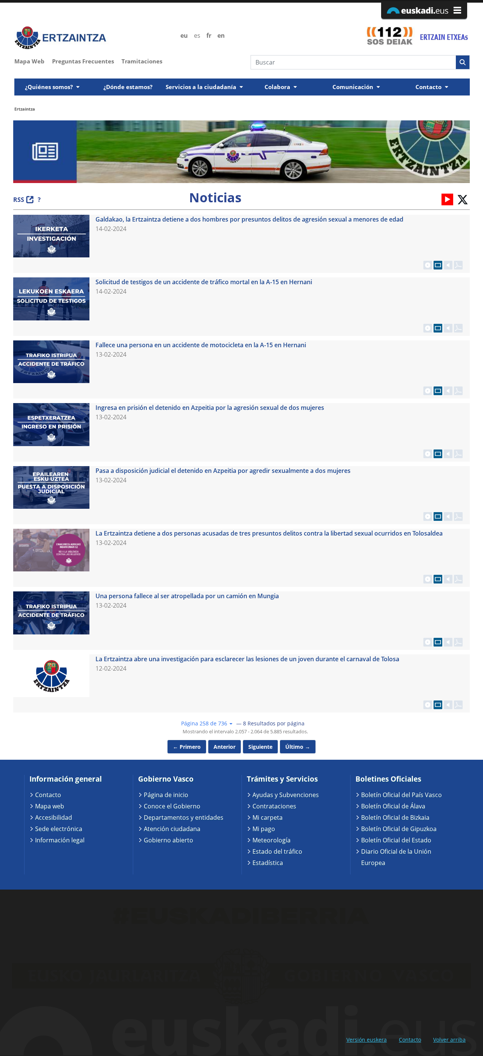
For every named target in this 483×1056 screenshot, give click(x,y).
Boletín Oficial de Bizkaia (395, 817)
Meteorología (271, 840)
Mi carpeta (267, 817)
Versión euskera (366, 1039)
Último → (297, 746)
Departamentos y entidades (183, 817)
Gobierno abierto (168, 840)
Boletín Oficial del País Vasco (401, 795)
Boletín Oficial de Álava (393, 806)
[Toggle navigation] (465, 76)
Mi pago (263, 829)
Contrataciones (274, 806)
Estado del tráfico (277, 851)
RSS (18, 199)
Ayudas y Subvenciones (285, 795)
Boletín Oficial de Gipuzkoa (399, 829)
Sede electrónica (58, 829)
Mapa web (49, 806)
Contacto (48, 795)
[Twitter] (462, 199)
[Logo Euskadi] (424, 10)
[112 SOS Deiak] (389, 35)
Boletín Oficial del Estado (396, 840)
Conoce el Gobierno (172, 806)
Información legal (60, 840)
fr (208, 35)
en (221, 35)
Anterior (224, 746)
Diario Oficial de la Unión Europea (396, 857)
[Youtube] (447, 199)
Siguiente (260, 746)
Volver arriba (449, 1039)
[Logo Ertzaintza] (93, 37)
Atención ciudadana (172, 829)
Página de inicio (166, 795)
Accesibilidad (53, 817)
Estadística (267, 863)
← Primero (187, 746)
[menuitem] (33, 60)
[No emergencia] (443, 35)
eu (184, 35)
